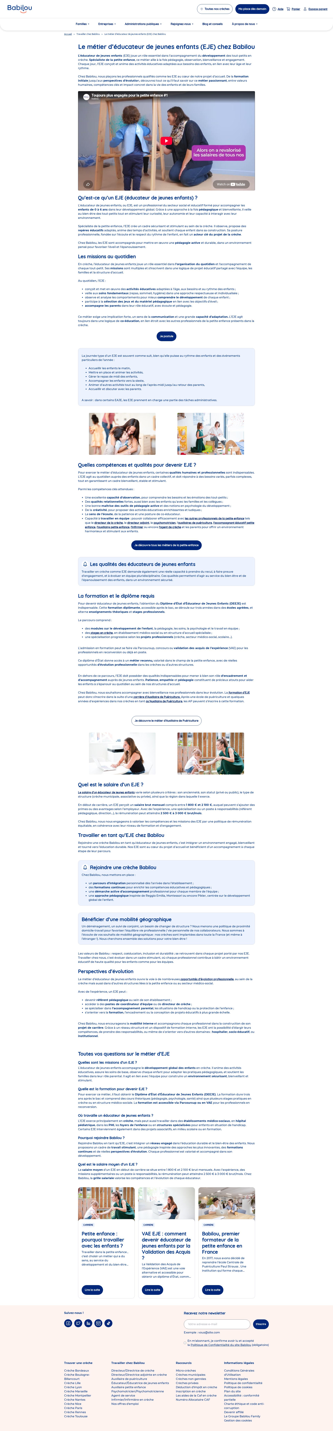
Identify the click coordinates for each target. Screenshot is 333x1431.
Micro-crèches (186, 1370)
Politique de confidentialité (243, 1383)
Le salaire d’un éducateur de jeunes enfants (106, 792)
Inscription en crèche (191, 1391)
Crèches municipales (190, 1374)
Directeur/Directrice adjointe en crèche (139, 1374)
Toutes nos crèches (217, 9)
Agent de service (123, 1395)
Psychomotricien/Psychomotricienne (137, 1391)
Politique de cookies (238, 1387)
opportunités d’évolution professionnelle (207, 979)
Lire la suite (92, 1290)
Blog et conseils (212, 24)
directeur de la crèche (108, 522)
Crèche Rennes (75, 1412)
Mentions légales (236, 1379)
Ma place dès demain (252, 9)
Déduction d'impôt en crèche (196, 1387)
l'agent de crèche (170, 527)
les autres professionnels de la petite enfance (214, 518)
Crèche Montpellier (77, 1395)
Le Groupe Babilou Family (242, 1416)
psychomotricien (165, 522)
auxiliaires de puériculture (195, 522)
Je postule (166, 336)
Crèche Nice (72, 1404)
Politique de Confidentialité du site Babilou (221, 1345)
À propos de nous (243, 24)
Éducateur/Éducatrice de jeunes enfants (140, 1383)
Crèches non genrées (191, 1379)
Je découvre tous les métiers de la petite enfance (166, 545)
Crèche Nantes (74, 1399)
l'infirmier (137, 527)
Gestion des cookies (238, 1420)
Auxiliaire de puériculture (129, 1379)
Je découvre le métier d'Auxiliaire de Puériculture (166, 720)
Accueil (68, 34)
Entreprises (105, 24)
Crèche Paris (73, 1408)
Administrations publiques (142, 24)
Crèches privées (187, 1383)
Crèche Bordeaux (76, 1370)
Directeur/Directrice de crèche (132, 1370)
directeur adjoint (138, 522)
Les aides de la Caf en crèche (196, 1395)
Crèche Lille (72, 1383)
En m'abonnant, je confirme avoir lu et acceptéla (228, 1343)
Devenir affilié (234, 1412)
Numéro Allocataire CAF (193, 1399)
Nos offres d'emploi (125, 1404)
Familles (81, 24)
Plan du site (232, 1391)
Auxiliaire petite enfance (128, 1387)
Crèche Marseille (76, 1391)
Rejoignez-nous (181, 24)
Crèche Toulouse (76, 1416)
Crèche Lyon (73, 1387)
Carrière (88, 1225)
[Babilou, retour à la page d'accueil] (20, 9)
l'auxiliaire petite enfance (113, 527)
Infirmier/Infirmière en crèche (132, 1399)
